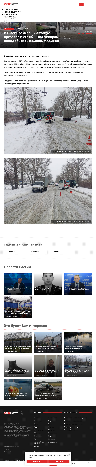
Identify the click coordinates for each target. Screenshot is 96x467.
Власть (50, 424)
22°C (81, 4)
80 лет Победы (52, 443)
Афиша (36, 424)
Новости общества (11, 9)
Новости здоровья (10, 18)
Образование (52, 430)
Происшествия (52, 433)
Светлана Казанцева (84, 33)
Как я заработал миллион (39, 442)
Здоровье (37, 427)
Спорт (50, 436)
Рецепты (36, 446)
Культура (51, 427)
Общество (37, 433)
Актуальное (51, 421)
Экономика (51, 439)
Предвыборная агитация (71, 427)
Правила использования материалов (75, 418)
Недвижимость (39, 430)
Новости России (53, 418)
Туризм (36, 439)
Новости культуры (10, 14)
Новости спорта (10, 13)
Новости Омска (38, 418)
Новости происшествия (12, 11)
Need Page (20, 460)
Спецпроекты (38, 436)
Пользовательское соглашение (74, 424)
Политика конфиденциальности (74, 421)
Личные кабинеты (69, 430)
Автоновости (9, 16)
